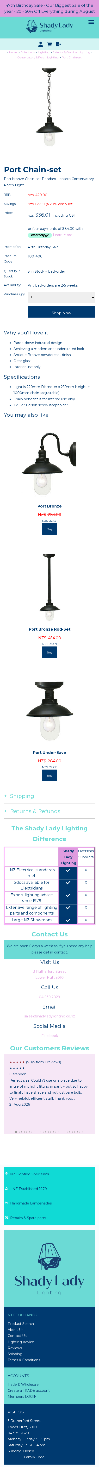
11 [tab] (64, 1132)
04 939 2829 (49, 997)
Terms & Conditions (24, 1360)
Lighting (44, 52)
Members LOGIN (22, 1396)
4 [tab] (30, 1132)
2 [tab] (21, 1132)
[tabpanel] (49, 1083)
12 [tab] (69, 1132)
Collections (27, 52)
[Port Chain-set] (49, 151)
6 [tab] (40, 1132)
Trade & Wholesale (23, 1384)
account (42, 1390)
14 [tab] (78, 1132)
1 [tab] (16, 1132)
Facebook (49, 1036)
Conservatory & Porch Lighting (38, 57)
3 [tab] (26, 1132)
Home (13, 52)
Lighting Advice (21, 1342)
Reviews (15, 1348)
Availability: (12, 285)
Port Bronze (49, 506)
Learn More (62, 235)
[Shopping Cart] (49, 44)
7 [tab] (45, 1132)
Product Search (21, 1324)
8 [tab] (50, 1132)
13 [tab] (74, 1132)
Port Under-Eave (49, 752)
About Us (15, 1330)
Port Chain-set (72, 57)
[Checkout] (58, 44)
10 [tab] (59, 1132)
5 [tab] (35, 1132)
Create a (15, 1390)
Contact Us (17, 1336)
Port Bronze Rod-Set (49, 629)
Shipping (15, 1354)
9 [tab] (54, 1132)
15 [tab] (83, 1132)
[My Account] (40, 44)
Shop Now (61, 313)
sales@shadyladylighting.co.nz (49, 1016)
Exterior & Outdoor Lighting (71, 52)
